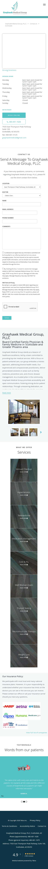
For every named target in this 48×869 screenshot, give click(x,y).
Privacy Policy (35, 820)
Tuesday (22, 84)
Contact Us (33, 24)
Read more (6, 393)
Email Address (7, 209)
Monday (22, 80)
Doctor (5, 192)
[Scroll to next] (46, 768)
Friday (22, 96)
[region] (24, 777)
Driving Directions (9, 70)
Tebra (34, 861)
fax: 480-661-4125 (9, 135)
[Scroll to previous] (1, 768)
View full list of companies (36, 732)
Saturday (15, 100)
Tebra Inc (23, 820)
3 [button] (26, 801)
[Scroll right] (41, 432)
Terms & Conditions (9, 826)
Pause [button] (2, 796)
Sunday (15, 103)
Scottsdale (8, 26)
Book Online (14, 115)
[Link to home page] (20, 8)
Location (5, 183)
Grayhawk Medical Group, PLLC (15, 24)
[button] (44, 4)
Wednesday (24, 88)
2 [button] (24, 801)
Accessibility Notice (27, 826)
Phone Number (8, 218)
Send (7, 318)
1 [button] (21, 801)
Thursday (23, 92)
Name (4, 201)
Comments (6, 226)
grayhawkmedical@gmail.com (14, 137)
